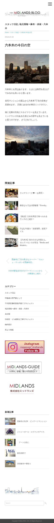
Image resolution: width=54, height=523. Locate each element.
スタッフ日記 (11, 24)
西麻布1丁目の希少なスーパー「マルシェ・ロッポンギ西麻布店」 (28, 260)
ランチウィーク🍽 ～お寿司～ (32, 193)
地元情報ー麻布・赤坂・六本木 (17, 309)
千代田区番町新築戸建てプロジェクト (19, 303)
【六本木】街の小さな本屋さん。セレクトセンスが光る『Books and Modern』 (34, 242)
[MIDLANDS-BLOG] (27, 11)
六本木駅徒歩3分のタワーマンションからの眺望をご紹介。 (25, 272)
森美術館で (21, 453)
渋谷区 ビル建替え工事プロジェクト (19, 319)
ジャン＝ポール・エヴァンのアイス (30, 432)
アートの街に (23, 442)
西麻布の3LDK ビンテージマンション (32, 421)
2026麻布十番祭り (25, 464)
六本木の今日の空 (26, 32)
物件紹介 (8, 325)
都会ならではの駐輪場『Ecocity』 (34, 205)
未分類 (7, 314)
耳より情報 (9, 330)
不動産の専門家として (13, 298)
